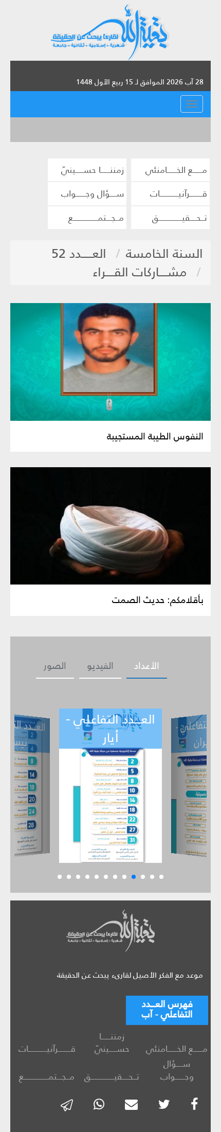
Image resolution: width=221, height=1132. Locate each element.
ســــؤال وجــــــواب (92, 193)
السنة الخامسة (164, 253)
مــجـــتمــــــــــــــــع (96, 217)
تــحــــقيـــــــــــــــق (179, 217)
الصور (55, 666)
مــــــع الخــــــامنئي (176, 169)
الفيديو (100, 666)
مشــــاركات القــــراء (140, 272)
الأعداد (146, 666)
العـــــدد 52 (78, 253)
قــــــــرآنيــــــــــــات (178, 193)
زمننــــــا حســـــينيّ (92, 169)
